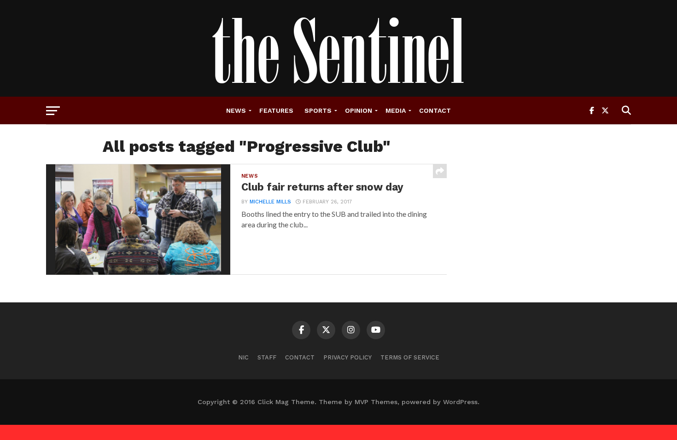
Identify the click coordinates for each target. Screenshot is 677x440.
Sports (318, 110)
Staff (266, 357)
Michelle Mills (270, 202)
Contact (435, 110)
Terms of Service (409, 357)
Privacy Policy (347, 357)
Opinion (358, 110)
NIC (243, 357)
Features (276, 110)
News (236, 110)
